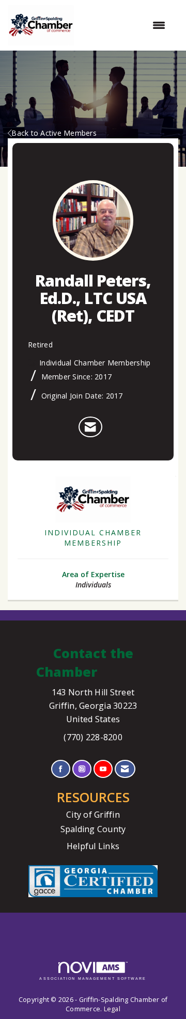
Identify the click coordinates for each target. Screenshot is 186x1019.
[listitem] (90, 427)
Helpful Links (93, 846)
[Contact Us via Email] (125, 769)
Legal (112, 1009)
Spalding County (93, 829)
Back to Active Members (54, 133)
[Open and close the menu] (125, 25)
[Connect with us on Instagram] (81, 769)
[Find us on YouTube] (103, 769)
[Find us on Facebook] (60, 769)
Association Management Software (92, 978)
